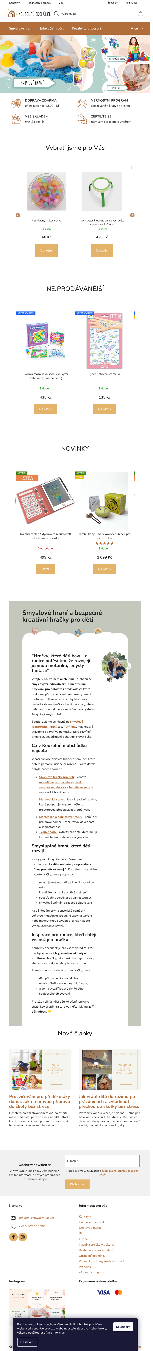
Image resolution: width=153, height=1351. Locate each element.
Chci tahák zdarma (120, 692)
